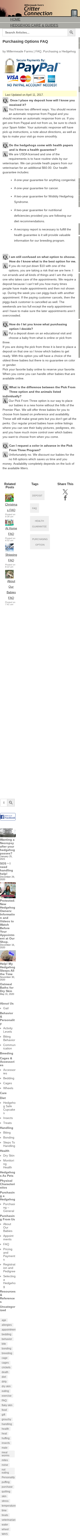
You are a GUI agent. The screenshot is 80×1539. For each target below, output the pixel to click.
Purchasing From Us (7, 1217)
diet (4, 1376)
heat (4, 1433)
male (4, 1447)
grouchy (6, 1419)
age (4, 1320)
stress (5, 1500)
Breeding (6, 1053)
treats (5, 1515)
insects (6, 1443)
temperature (9, 1505)
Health (4, 1150)
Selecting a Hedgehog (9, 1281)
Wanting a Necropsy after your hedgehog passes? (7, 846)
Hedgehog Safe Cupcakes (9, 1108)
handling (7, 1424)
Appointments (8, 1237)
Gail (6, 1008)
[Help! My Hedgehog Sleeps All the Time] (8, 956)
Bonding (8, 1137)
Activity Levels (8, 1029)
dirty (4, 1381)
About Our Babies (7, 1227)
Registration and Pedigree (9, 1268)
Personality (8, 1477)
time (4, 1510)
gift (3, 1414)
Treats (7, 1123)
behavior (7, 1339)
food (4, 1409)
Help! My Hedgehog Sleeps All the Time (7, 969)
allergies (7, 1324)
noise (5, 1464)
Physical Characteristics (7, 1184)
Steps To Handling (9, 1144)
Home (15, 19)
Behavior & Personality (7, 1018)
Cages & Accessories (7, 1061)
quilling (6, 1491)
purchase (7, 1486)
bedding (6, 1334)
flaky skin (7, 1405)
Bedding (8, 1078)
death (5, 1372)
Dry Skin (9, 1155)
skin (4, 1496)
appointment (9, 1329)
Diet (3, 1098)
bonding (6, 1348)
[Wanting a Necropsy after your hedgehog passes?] (8, 832)
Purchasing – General (9, 1207)
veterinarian (9, 1519)
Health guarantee (39, 524)
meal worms (5, 1454)
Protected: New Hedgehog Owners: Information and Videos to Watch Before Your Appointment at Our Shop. (7, 921)
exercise (7, 1395)
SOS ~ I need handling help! (6, 868)
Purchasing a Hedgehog (59, 51)
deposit (37, 495)
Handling (6, 1128)
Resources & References (8, 1296)
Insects (8, 1118)
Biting (7, 1132)
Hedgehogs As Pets (7, 1174)
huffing (6, 1438)
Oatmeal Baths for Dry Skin (6, 987)
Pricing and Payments (9, 1254)
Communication (9, 1046)
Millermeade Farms (20, 51)
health (5, 1428)
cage (4, 1357)
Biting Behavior (9, 1038)
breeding (7, 1353)
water (5, 1524)
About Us (7, 1003)
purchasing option (40, 542)
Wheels (8, 1088)
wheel (5, 1529)
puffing (6, 1482)
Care (3, 1093)
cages (5, 1362)
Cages (7, 1083)
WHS (5, 1534)
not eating (5, 1471)
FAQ (38, 51)
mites (5, 1460)
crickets (6, 1367)
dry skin (6, 1386)
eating (5, 1391)
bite (4, 1343)
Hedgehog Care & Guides (34, 25)
